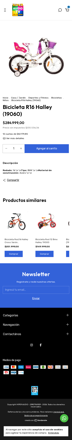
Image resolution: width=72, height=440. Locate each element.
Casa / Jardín (18, 97)
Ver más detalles (15, 138)
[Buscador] (60, 10)
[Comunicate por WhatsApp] (64, 418)
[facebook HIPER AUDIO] (40, 345)
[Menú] (5, 10)
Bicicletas (56, 97)
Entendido (53, 433)
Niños (6, 100)
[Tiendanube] (36, 420)
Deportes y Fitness (38, 97)
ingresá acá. (58, 412)
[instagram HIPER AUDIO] (31, 345)
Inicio (5, 97)
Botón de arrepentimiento (36, 415)
